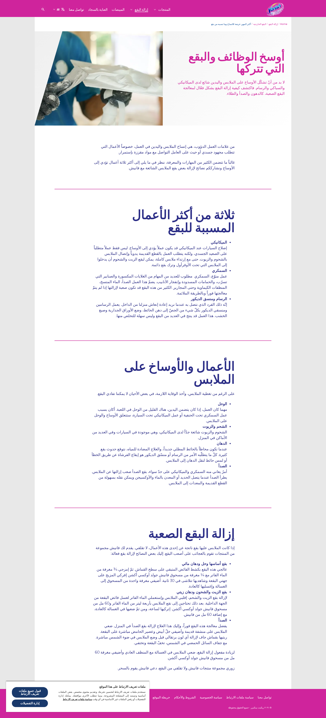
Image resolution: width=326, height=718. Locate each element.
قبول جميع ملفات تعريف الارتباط (30, 692)
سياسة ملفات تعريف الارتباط (77, 699)
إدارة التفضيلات (29, 703)
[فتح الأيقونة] (43, 9)
